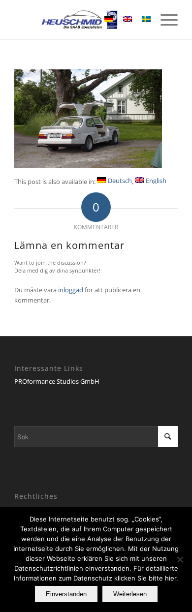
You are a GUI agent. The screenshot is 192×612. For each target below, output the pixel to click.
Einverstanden (66, 594)
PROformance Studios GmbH (56, 381)
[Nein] (180, 559)
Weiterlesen (130, 594)
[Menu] (164, 19)
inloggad (70, 289)
